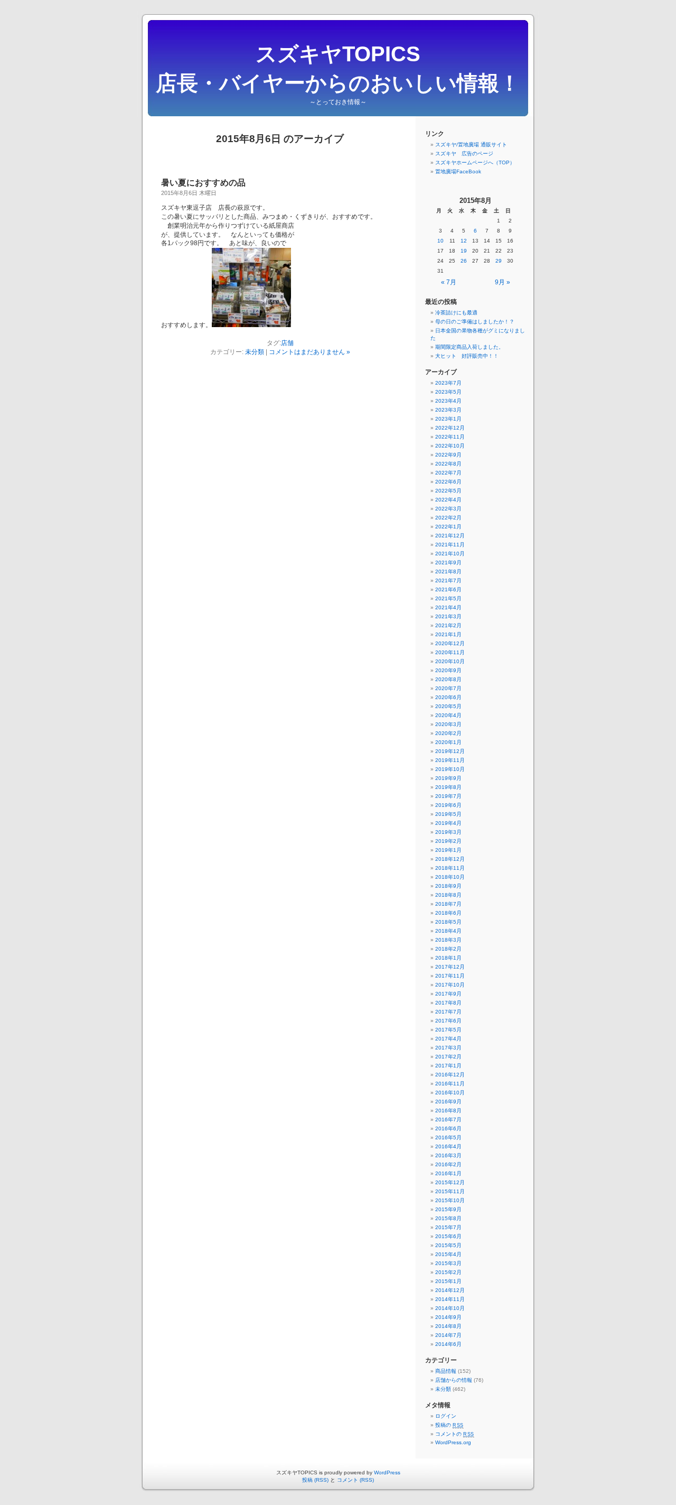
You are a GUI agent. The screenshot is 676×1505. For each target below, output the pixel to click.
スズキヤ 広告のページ (464, 153)
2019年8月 (448, 787)
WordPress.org (453, 1442)
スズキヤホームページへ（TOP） (475, 162)
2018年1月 (448, 958)
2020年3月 (448, 724)
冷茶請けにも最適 (456, 312)
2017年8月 (448, 1003)
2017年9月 (448, 994)
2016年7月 (448, 1119)
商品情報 (445, 1371)
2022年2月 (448, 518)
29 (498, 261)
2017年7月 (448, 1012)
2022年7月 (448, 473)
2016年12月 (450, 1074)
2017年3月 (448, 1048)
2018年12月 (450, 859)
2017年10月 (450, 985)
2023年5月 (448, 392)
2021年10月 (450, 553)
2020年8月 (448, 679)
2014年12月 (450, 1290)
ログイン (445, 1416)
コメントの (454, 1434)
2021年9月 (448, 562)
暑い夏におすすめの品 (203, 182)
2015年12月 (450, 1182)
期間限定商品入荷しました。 (469, 347)
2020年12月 (450, 643)
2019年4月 (448, 823)
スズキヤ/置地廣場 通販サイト (471, 144)
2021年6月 (448, 589)
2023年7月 (448, 383)
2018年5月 (448, 922)
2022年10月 (450, 446)
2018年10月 (450, 877)
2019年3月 (448, 832)
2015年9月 (448, 1209)
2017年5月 (448, 1030)
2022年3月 (448, 509)
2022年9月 (448, 455)
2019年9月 (448, 778)
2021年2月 (448, 625)
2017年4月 (448, 1039)
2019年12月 (450, 751)
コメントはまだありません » (309, 352)
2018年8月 (448, 895)
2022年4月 (448, 500)
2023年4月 (448, 401)
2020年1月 (448, 742)
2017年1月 (448, 1066)
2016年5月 (448, 1137)
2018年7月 (448, 904)
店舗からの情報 (453, 1380)
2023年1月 (448, 419)
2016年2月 (448, 1164)
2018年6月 (448, 913)
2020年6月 (448, 697)
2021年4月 (448, 607)
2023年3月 (448, 410)
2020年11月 (450, 652)
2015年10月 (450, 1200)
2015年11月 (450, 1191)
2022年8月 (448, 464)
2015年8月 (448, 1218)
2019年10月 (450, 769)
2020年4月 (448, 715)
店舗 (287, 343)
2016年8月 (448, 1110)
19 (464, 251)
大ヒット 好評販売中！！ (467, 356)
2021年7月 (448, 580)
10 (440, 241)
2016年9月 (448, 1101)
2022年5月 (448, 491)
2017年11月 (450, 976)
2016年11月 (450, 1083)
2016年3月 (448, 1155)
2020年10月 (450, 661)
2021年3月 (448, 616)
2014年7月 (448, 1335)
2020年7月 (448, 688)
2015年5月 (448, 1245)
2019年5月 (448, 814)
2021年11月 (450, 544)
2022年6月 (448, 482)
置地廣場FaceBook (458, 171)
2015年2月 (448, 1272)
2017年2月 (448, 1057)
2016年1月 (448, 1173)
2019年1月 (448, 850)
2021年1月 (448, 634)
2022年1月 (448, 526)
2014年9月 (448, 1317)
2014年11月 (450, 1299)
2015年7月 (448, 1227)
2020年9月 (448, 670)
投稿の (449, 1425)
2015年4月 (448, 1254)
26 (464, 261)
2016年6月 (448, 1128)
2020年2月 (448, 733)
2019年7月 (448, 796)
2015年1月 (448, 1281)
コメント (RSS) (355, 1480)
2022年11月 (450, 437)
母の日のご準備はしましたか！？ (474, 321)
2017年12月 (450, 967)
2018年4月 (448, 931)
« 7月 (448, 282)
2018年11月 (450, 868)
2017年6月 (448, 1021)
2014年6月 (448, 1344)
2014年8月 (448, 1326)
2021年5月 (448, 598)
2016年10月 (450, 1092)
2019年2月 (448, 841)
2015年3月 (448, 1263)
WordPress (387, 1472)
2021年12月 (450, 535)
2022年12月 (450, 428)
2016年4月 (448, 1146)
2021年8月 (448, 571)
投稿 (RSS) (315, 1480)
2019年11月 (450, 760)
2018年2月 (448, 949)
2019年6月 (448, 805)
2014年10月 (450, 1308)
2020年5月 (448, 706)
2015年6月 (448, 1236)
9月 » (502, 282)
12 (464, 241)
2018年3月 (448, 940)
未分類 (254, 352)
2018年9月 (448, 886)
